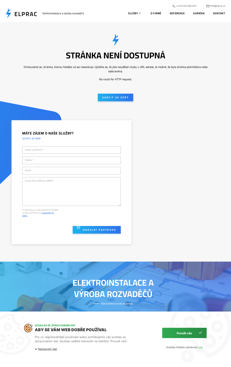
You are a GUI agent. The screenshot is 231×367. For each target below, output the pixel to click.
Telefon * (29, 160)
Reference (177, 13)
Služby (133, 13)
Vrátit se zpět (115, 97)
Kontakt (219, 13)
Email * (28, 170)
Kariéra (198, 13)
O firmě (156, 13)
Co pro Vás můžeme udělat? (39, 180)
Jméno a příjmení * (34, 149)
